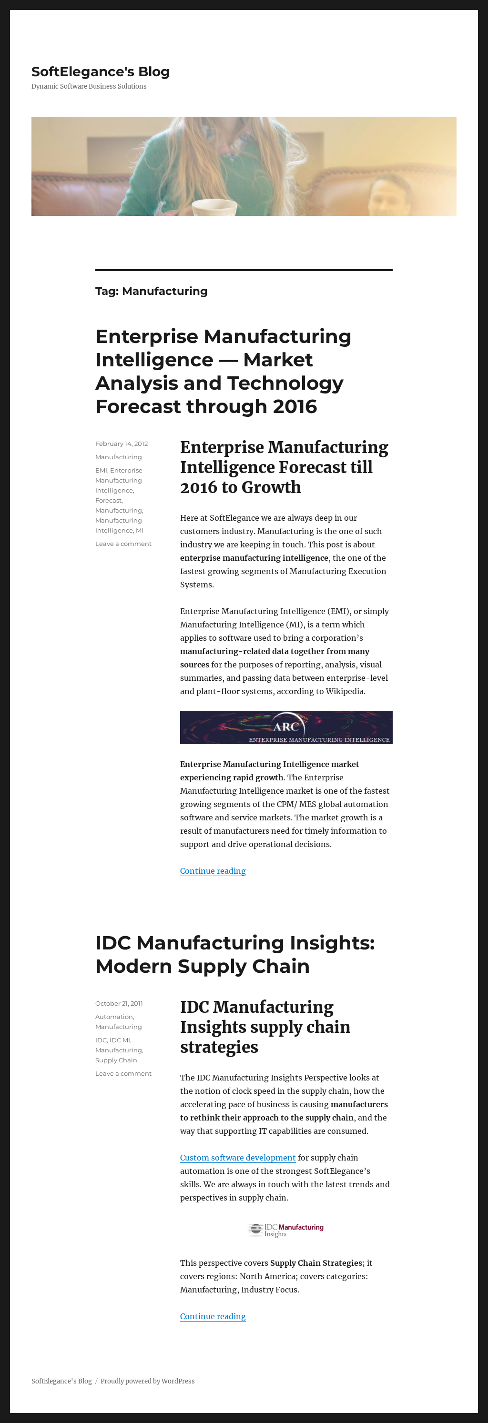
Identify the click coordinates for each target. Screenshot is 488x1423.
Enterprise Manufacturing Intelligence (118, 480)
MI (139, 530)
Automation (114, 1016)
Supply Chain (116, 1060)
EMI (101, 470)
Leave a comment (123, 543)
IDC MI (120, 1040)
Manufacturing (118, 457)
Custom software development (238, 1157)
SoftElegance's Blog (100, 71)
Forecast (108, 500)
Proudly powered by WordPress (148, 1381)
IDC (101, 1040)
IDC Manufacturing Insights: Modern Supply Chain (235, 954)
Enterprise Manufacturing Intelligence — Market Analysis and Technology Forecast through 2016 (223, 371)
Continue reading (213, 871)
